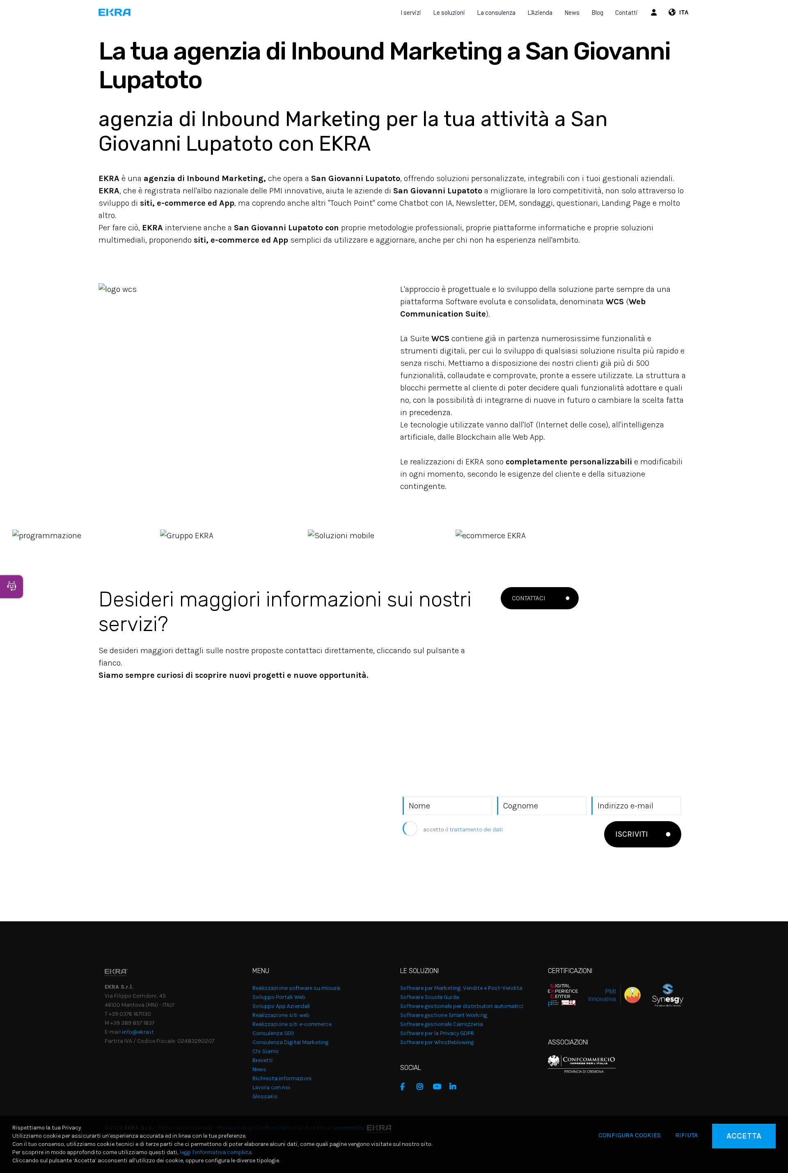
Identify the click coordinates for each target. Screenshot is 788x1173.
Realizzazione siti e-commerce (292, 1024)
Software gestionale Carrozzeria (441, 1024)
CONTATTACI (528, 598)
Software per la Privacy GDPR (437, 1033)
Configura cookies (629, 1135)
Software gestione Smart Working (443, 1015)
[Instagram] (423, 1087)
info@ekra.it (138, 1031)
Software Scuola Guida (429, 997)
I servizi (411, 12)
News (572, 12)
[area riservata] (655, 12)
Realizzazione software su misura (296, 988)
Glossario (264, 1096)
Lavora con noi (271, 1087)
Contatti (626, 12)
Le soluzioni (449, 12)
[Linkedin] (455, 1087)
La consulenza (496, 12)
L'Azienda (539, 12)
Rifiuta (686, 1135)
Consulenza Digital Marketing (290, 1042)
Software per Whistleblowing (437, 1042)
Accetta (743, 1136)
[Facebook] (406, 1087)
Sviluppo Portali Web (278, 997)
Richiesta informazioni (282, 1078)
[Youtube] (439, 1087)
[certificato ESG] (662, 994)
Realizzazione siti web (280, 1015)
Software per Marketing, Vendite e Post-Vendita (461, 988)
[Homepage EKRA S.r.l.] (114, 12)
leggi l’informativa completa (216, 1152)
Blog (597, 12)
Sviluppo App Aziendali (281, 1006)
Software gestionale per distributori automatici (462, 1006)
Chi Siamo (265, 1051)
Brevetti (262, 1060)
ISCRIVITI (631, 834)
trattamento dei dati (476, 829)
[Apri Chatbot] (11, 586)
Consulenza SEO (273, 1033)
